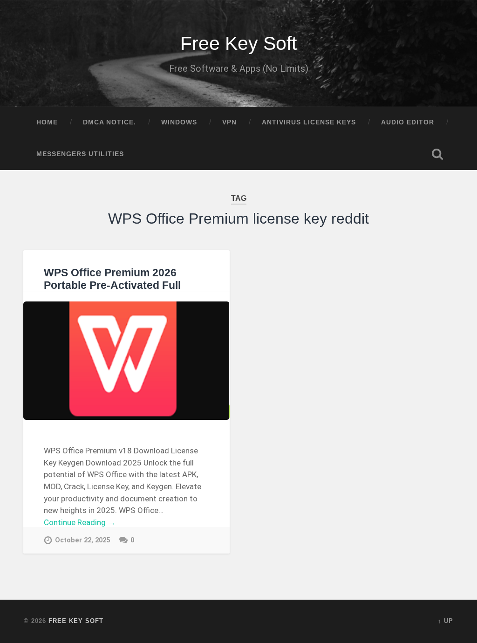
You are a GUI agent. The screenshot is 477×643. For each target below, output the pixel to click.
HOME (47, 122)
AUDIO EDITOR (407, 122)
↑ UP (445, 620)
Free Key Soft (238, 43)
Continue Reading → (80, 522)
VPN (229, 122)
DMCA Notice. (109, 122)
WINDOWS (179, 122)
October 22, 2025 (82, 540)
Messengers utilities (80, 153)
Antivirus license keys (309, 122)
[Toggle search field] (437, 154)
